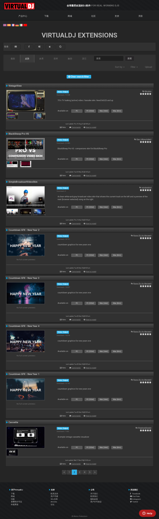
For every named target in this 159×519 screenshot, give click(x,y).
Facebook (135, 494)
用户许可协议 (96, 502)
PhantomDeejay (144, 428)
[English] (5, 25)
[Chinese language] (25, 25)
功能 (13, 499)
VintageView (15, 86)
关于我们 (94, 494)
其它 (84, 58)
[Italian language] (21, 25)
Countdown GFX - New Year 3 (24, 278)
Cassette (13, 422)
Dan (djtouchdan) (144, 139)
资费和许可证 (16, 502)
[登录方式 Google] (60, 46)
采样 (56, 58)
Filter (133, 67)
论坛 (52, 504)
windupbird (146, 187)
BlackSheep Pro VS (19, 134)
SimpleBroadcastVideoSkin (23, 182)
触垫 (70, 58)
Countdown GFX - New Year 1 (24, 374)
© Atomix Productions (79, 516)
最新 (13, 58)
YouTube (136, 496)
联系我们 (94, 496)
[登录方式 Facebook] (29, 46)
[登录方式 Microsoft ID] (39, 46)
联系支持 (54, 494)
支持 (117, 16)
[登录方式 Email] (15, 46)
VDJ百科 (54, 499)
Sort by (119, 67)
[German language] (17, 25)
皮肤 (27, 58)
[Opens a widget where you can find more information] (147, 513)
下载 (46, 16)
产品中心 (22, 16)
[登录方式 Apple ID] (49, 46)
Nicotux (148, 91)
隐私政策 (94, 499)
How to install (91, 127)
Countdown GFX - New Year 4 (24, 326)
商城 (70, 16)
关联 (140, 16)
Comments (76, 127)
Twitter (135, 502)
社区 (93, 16)
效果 (41, 58)
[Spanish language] (9, 25)
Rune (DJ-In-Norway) (142, 235)
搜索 (129, 58)
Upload (148, 67)
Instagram (136, 499)
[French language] (13, 25)
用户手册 (54, 496)
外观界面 (14, 504)
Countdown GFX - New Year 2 (24, 230)
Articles (54, 502)
